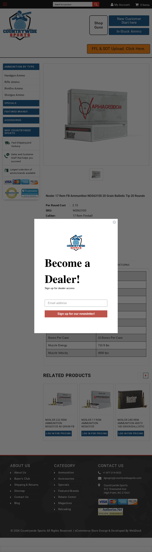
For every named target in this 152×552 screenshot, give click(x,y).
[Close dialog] (114, 222)
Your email (52, 296)
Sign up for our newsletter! (76, 313)
